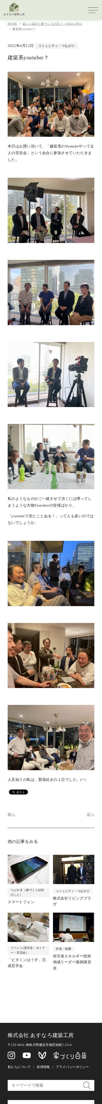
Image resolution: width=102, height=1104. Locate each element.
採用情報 (43, 1067)
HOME (12, 24)
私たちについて (19, 1067)
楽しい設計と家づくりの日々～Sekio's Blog (52, 24)
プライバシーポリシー (72, 1067)
